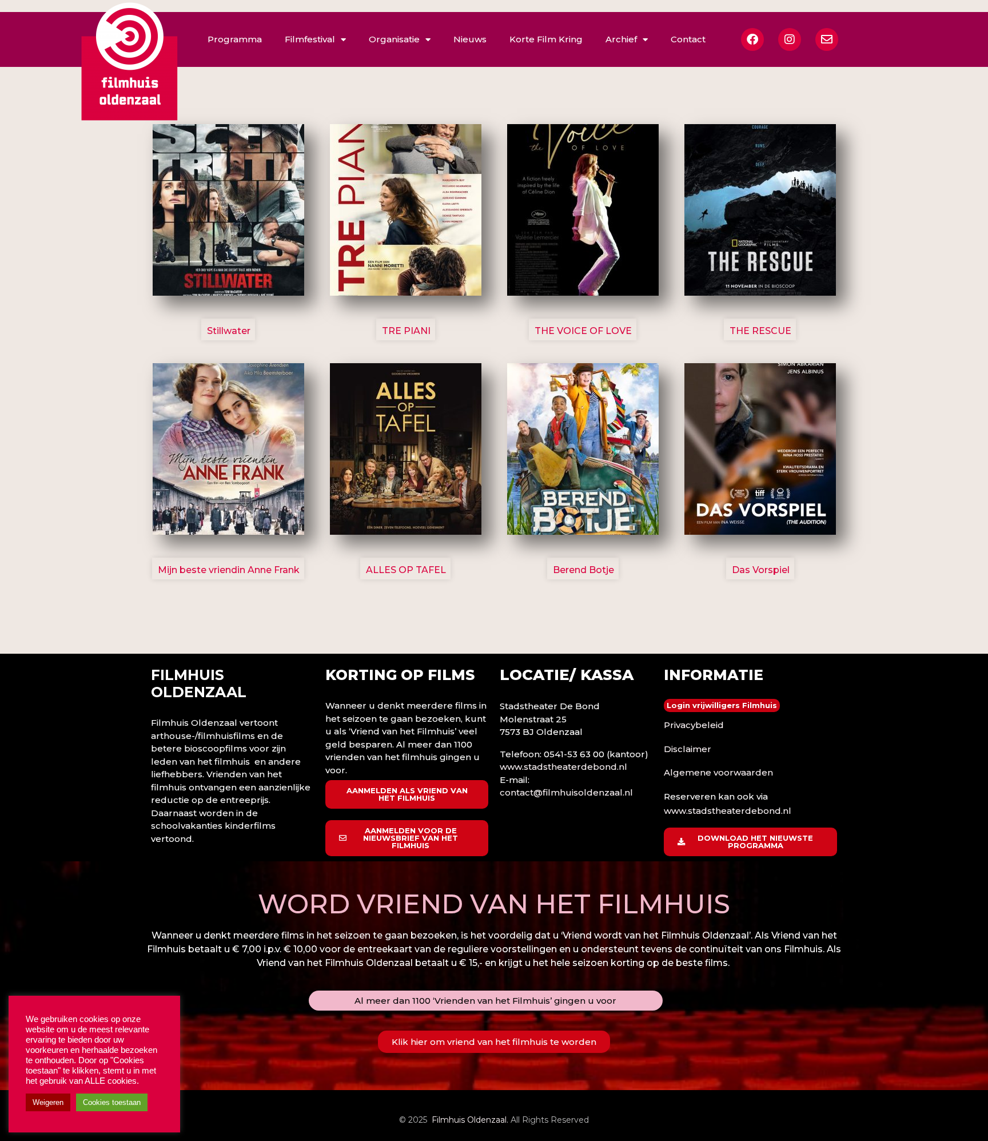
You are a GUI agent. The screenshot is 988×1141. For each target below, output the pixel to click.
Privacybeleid (694, 724)
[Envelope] (826, 39)
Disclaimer (687, 749)
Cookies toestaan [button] (112, 1102)
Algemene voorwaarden (718, 772)
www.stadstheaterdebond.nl (563, 766)
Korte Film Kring (546, 39)
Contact (688, 39)
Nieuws (470, 39)
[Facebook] (752, 39)
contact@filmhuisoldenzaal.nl (566, 792)
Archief (621, 39)
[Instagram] (789, 39)
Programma (235, 39)
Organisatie (394, 39)
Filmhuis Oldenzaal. (470, 1120)
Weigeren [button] (48, 1102)
